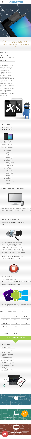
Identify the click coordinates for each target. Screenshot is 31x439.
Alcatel (26, 316)
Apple (5, 316)
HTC (26, 323)
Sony (15, 333)
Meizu (5, 330)
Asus (15, 319)
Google (5, 323)
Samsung (5, 333)
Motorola (15, 330)
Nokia (25, 330)
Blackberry (26, 319)
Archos (5, 319)
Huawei (5, 326)
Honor (15, 323)
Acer (15, 316)
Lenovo (16, 326)
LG (25, 326)
